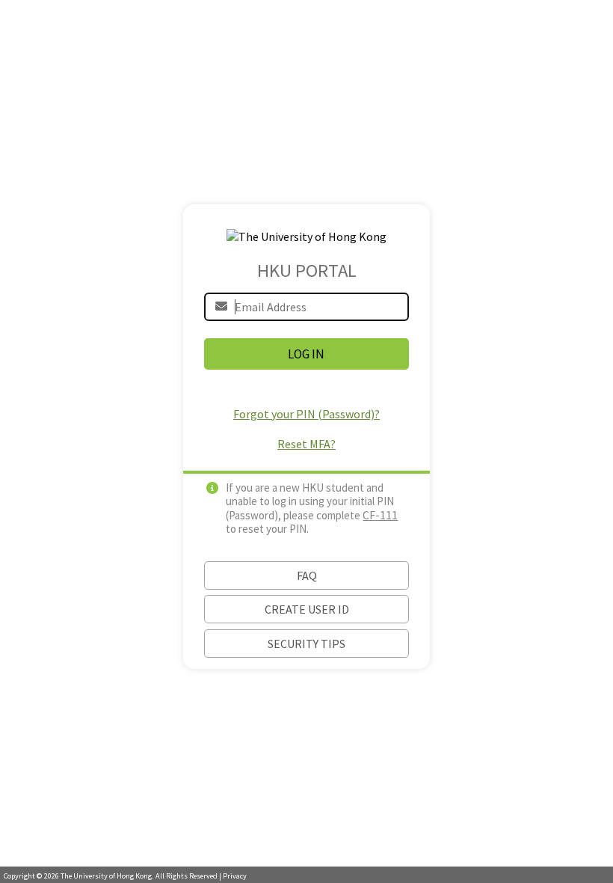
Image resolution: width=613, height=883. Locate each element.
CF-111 (380, 514)
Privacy (235, 876)
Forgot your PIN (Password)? (306, 413)
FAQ (307, 575)
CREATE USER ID (307, 609)
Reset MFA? (306, 443)
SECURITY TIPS (306, 643)
